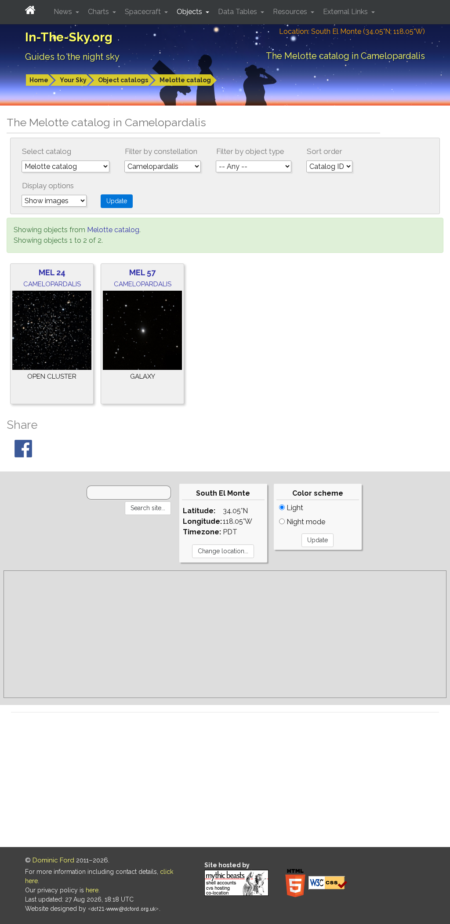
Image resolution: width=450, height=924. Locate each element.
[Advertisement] (225, 634)
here (92, 890)
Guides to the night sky (72, 56)
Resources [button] (291, 11)
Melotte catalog (185, 80)
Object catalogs (123, 80)
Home (38, 80)
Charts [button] (99, 11)
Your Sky (73, 80)
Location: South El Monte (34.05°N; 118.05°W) (352, 31)
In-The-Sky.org (68, 37)
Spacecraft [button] (144, 11)
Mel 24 (52, 272)
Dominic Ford (53, 860)
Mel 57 (142, 272)
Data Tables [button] (238, 11)
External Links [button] (346, 11)
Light (294, 508)
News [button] (64, 11)
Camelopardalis (52, 284)
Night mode (305, 522)
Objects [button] (190, 11)
